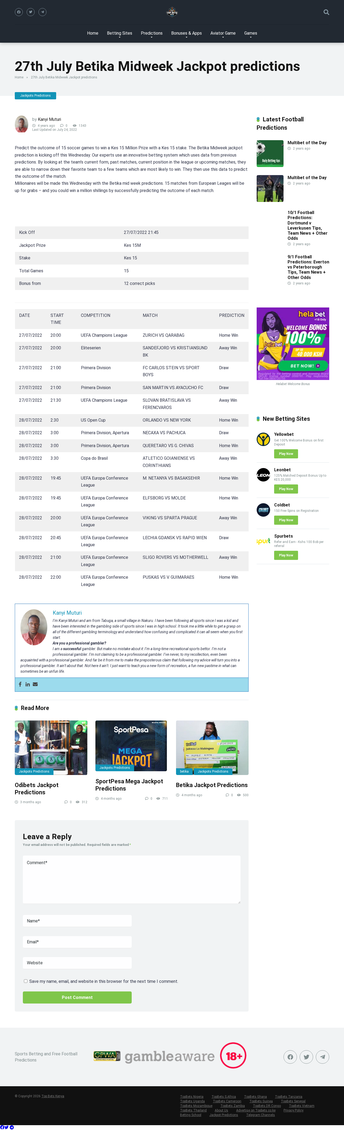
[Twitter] (31, 12)
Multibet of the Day (307, 142)
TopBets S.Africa (224, 1097)
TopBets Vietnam (301, 1106)
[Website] (42, 12)
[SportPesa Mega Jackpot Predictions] (131, 745)
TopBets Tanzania (288, 1097)
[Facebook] (19, 12)
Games (250, 33)
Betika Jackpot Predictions (212, 785)
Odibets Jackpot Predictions (37, 789)
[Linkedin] (27, 684)
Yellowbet (284, 434)
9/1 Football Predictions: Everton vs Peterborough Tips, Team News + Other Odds (308, 267)
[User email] (35, 684)
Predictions (152, 33)
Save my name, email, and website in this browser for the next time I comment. (103, 981)
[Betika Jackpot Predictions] (212, 747)
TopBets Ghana (255, 1097)
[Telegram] (12, 1127)
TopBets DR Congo (267, 1106)
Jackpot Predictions (223, 1115)
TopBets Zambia (232, 1106)
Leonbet (282, 469)
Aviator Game (223, 33)
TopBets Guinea (261, 1101)
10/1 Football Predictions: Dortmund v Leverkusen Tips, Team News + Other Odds (308, 225)
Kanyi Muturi (49, 119)
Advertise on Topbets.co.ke (255, 1110)
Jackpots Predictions (35, 95)
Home (92, 33)
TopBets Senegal (293, 1101)
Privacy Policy (293, 1110)
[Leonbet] (263, 480)
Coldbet (282, 505)
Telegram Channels (260, 1115)
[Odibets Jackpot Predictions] (51, 747)
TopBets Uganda (192, 1101)
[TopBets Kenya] (172, 12)
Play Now (286, 454)
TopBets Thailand (193, 1110)
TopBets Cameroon (227, 1101)
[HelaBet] (293, 378)
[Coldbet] (263, 515)
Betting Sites (119, 33)
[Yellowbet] (263, 444)
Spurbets (283, 536)
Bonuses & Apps (186, 33)
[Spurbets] (263, 546)
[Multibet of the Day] (270, 165)
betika (184, 771)
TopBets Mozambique (196, 1106)
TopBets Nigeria (191, 1097)
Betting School (190, 1115)
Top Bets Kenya (52, 1096)
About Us (221, 1110)
